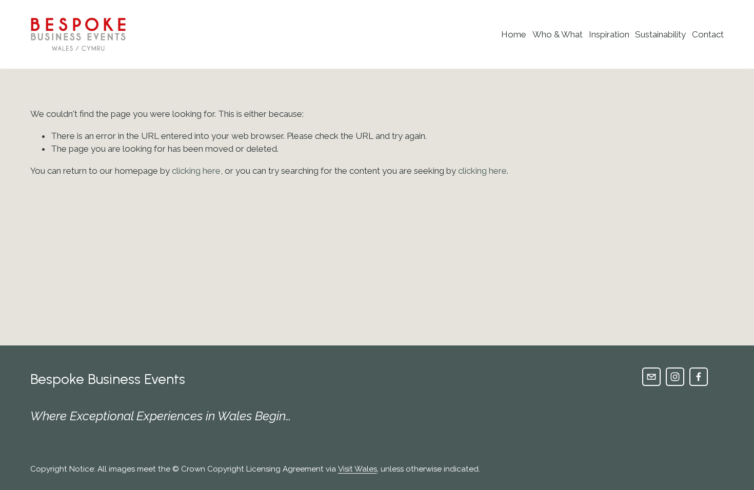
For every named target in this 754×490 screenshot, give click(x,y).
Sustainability (660, 34)
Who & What (557, 34)
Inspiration (609, 34)
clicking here (196, 171)
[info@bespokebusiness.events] (651, 377)
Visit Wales (357, 469)
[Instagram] (675, 377)
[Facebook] (698, 377)
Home (513, 34)
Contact (708, 34)
